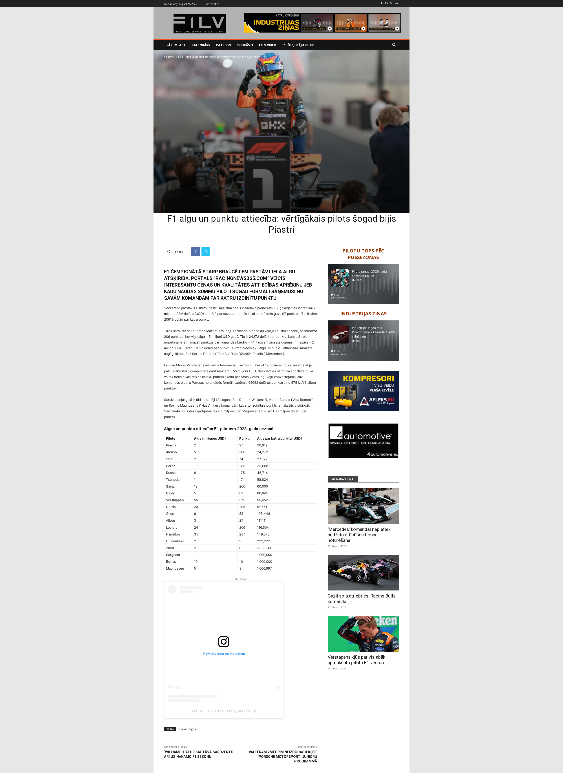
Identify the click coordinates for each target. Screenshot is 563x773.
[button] (394, 45)
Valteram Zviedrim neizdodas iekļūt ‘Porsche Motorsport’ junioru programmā (283, 756)
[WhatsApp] (396, 3)
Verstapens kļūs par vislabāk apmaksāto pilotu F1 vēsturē (356, 659)
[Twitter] (391, 3)
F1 (177, 57)
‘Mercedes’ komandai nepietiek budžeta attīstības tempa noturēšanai (359, 535)
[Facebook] (381, 3)
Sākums (169, 57)
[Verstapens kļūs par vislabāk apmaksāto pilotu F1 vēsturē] (363, 634)
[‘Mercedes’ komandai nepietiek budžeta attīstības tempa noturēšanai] (363, 506)
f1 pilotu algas (187, 729)
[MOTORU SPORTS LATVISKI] (200, 23)
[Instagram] (386, 3)
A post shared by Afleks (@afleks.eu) (224, 711)
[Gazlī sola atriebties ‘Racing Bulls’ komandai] (363, 572)
